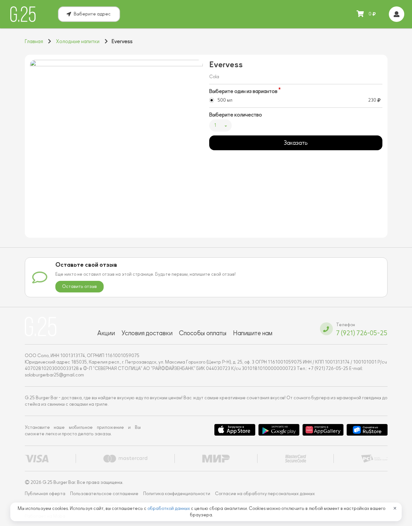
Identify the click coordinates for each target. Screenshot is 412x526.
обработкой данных (169, 508)
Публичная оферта (45, 493)
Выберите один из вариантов (243, 91)
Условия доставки (147, 333)
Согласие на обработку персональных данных (265, 493)
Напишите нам (252, 333)
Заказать (296, 143)
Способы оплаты (203, 333)
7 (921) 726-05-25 (362, 333)
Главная (34, 41)
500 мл (225, 100)
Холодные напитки (77, 41)
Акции (106, 333)
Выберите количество (235, 115)
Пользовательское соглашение (104, 493)
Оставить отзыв (79, 286)
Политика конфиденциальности (176, 493)
